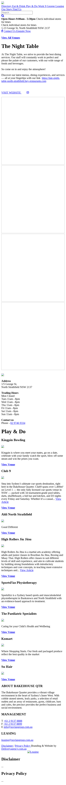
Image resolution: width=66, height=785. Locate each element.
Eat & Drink (19, 6)
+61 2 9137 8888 (13, 720)
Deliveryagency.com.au (14, 748)
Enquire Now (23, 31)
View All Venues (10, 37)
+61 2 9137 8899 (13, 723)
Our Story (7, 9)
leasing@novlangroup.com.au (17, 740)
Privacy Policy (23, 745)
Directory (6, 6)
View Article (27, 570)
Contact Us (10, 31)
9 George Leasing (54, 6)
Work (41, 6)
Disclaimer (7, 745)
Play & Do (32, 6)
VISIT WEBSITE (11, 92)
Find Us (17, 9)
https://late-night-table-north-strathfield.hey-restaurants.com (30, 80)
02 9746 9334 (17, 423)
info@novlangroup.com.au (18, 727)
